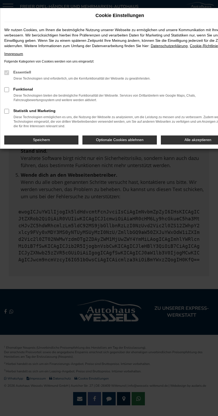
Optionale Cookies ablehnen (120, 140)
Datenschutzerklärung (169, 46)
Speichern (41, 140)
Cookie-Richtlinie (204, 46)
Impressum (13, 54)
